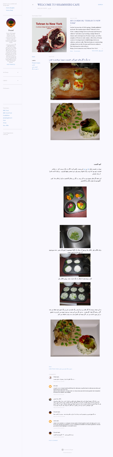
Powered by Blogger (68, 449)
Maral (55, 377)
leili (54, 385)
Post (4, 120)
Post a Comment (53, 440)
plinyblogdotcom (7, 118)
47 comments (77, 51)
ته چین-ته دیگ (35, 69)
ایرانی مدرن (35, 67)
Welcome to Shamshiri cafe (59, 4)
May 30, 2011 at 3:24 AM (59, 407)
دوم (84, 169)
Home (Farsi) (9, 10)
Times (4, 123)
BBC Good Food (7, 113)
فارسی (49, 8)
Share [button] (71, 51)
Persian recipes (36, 63)
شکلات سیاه (6, 125)
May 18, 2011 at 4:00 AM (59, 381)
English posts (42, 8)
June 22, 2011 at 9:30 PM (59, 428)
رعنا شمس (56, 399)
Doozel (55, 412)
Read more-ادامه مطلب (97, 50)
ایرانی (33, 65)
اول (88, 169)
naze (55, 420)
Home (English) (10, 8)
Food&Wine (6, 115)
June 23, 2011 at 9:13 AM (59, 437)
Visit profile (11, 64)
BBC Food (6, 110)
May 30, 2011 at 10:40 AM (59, 416)
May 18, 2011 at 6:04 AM (59, 394)
